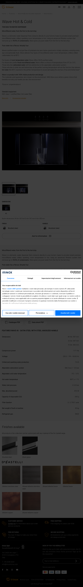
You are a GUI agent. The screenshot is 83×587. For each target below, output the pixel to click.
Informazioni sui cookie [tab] (72, 278)
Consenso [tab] (10, 278)
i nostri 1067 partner (14, 289)
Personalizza (40, 313)
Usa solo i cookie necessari (15, 313)
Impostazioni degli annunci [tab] (51, 278)
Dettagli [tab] (30, 278)
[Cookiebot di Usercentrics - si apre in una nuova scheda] (72, 272)
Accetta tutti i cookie (68, 313)
